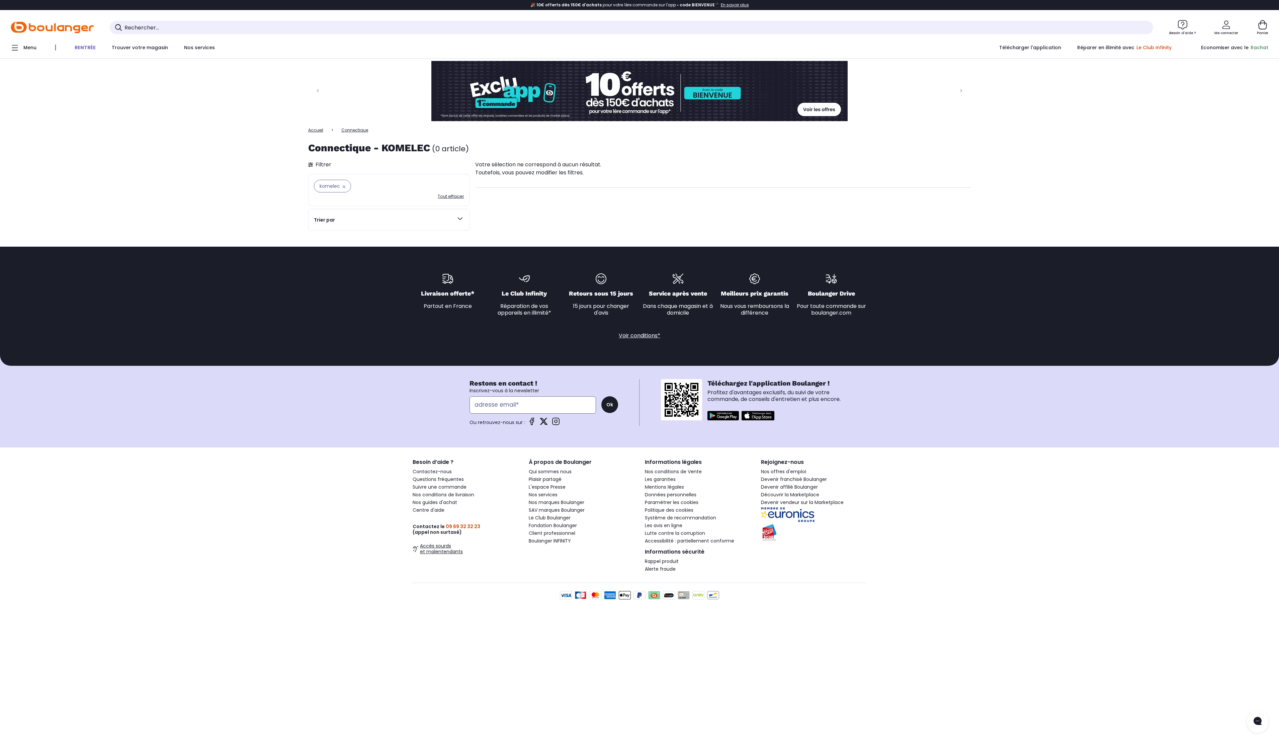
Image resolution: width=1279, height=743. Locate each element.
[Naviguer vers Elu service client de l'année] (813, 532)
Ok (609, 404)
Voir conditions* (639, 335)
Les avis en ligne (663, 525)
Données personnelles (670, 494)
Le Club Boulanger (550, 517)
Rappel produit (662, 561)
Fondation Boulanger (553, 525)
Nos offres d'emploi (783, 471)
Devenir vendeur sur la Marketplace (802, 502)
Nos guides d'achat (435, 502)
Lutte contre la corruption (675, 533)
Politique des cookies (669, 510)
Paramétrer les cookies (671, 502)
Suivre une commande (439, 487)
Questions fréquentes (438, 479)
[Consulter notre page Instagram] (556, 423)
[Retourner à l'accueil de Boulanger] (52, 27)
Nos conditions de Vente (673, 471)
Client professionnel (552, 533)
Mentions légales (664, 487)
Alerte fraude (660, 569)
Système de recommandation (680, 517)
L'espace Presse (547, 487)
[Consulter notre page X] (544, 423)
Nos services (543, 494)
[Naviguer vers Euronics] (813, 514)
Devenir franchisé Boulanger (794, 479)
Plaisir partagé (545, 479)
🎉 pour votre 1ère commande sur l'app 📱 (639, 5)
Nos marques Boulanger (556, 502)
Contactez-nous (432, 471)
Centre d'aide (428, 510)
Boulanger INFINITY (550, 541)
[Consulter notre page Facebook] (532, 423)
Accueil (315, 130)
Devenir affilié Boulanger (789, 487)
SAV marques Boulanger (557, 510)
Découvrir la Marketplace (790, 494)
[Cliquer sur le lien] (639, 91)
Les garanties (660, 479)
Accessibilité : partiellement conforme (689, 541)
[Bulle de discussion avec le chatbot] (1257, 721)
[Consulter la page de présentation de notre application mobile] (723, 415)
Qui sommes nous (550, 471)
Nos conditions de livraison (443, 494)
